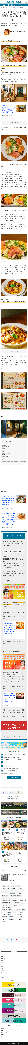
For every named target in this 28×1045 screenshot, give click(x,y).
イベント (2, 968)
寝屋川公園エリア (6, 900)
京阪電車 (13, 893)
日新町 (3, 912)
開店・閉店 (3, 958)
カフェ (14, 888)
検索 (25, 870)
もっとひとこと (14, 778)
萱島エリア (4, 916)
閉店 (17, 916)
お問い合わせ (3, 1039)
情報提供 (2, 956)
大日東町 (4, 898)
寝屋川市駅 (23, 900)
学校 (10, 898)
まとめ (2, 964)
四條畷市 (19, 893)
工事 (20, 905)
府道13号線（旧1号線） (7, 909)
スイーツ (4, 891)
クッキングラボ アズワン (15, 796)
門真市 (11, 916)
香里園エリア (13, 919)
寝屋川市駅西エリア (12, 798)
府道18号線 (17, 909)
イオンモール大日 (6, 888)
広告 (2, 975)
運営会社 (2, 1034)
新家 (24, 909)
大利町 (4, 798)
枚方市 (10, 914)
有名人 (15, 912)
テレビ (17, 891)
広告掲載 (2, 1036)
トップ (2, 954)
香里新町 (4, 921)
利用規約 (2, 1030)
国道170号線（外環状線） (16, 895)
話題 (2, 966)
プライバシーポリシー (5, 1032)
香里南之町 (4, 919)
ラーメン (23, 891)
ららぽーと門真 (5, 886)
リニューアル (5, 893)
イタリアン (4, 796)
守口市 (15, 898)
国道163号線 (5, 895)
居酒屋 (15, 905)
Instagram (4, 449)
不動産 (2, 977)
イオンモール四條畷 (16, 886)
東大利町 (4, 914)
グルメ (22, 19)
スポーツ (11, 891)
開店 (21, 916)
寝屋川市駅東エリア (19, 902)
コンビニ (20, 888)
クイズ (2, 970)
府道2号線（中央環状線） (7, 907)
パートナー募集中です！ (6, 948)
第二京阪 (20, 914)
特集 (2, 962)
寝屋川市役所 (16, 900)
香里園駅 (20, 919)
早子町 (9, 912)
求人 (2, 972)
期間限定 (21, 912)
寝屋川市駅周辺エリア (7, 902)
